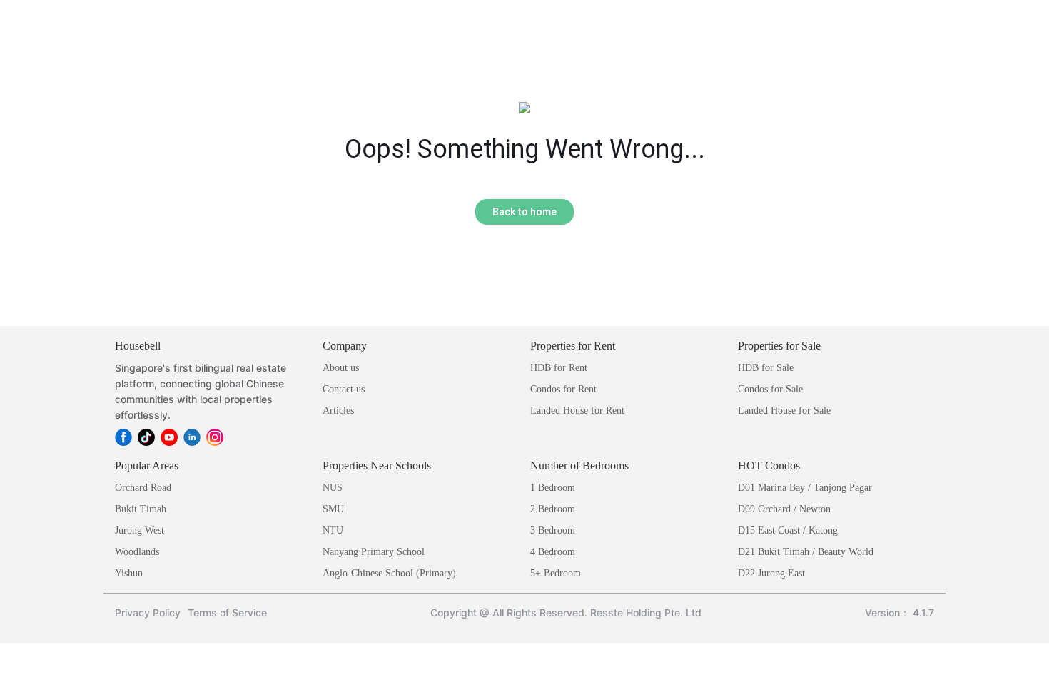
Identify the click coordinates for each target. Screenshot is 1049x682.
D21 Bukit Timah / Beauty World (805, 551)
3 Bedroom (552, 530)
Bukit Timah (140, 509)
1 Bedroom (552, 487)
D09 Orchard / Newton (784, 509)
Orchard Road (143, 487)
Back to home (524, 212)
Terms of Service (227, 612)
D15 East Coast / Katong (788, 530)
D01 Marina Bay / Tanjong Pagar (805, 487)
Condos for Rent (563, 389)
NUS (333, 487)
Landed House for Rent (577, 410)
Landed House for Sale (784, 410)
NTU (333, 530)
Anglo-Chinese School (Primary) (389, 573)
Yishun (129, 573)
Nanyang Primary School (374, 551)
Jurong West (139, 530)
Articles (338, 410)
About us (341, 367)
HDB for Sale (766, 367)
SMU (333, 509)
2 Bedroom (552, 509)
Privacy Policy (148, 612)
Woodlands (137, 551)
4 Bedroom (552, 551)
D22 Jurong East (771, 573)
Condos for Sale (770, 389)
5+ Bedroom (555, 573)
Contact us (344, 389)
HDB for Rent (558, 367)
